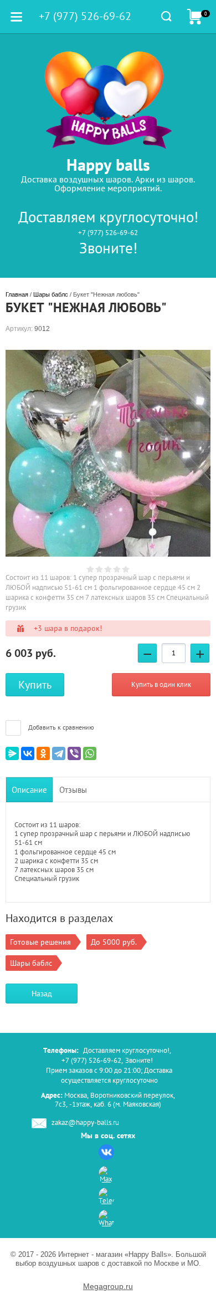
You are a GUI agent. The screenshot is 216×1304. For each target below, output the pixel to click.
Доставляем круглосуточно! (108, 216)
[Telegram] (58, 753)
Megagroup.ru (108, 1286)
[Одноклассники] (43, 753)
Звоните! (108, 247)
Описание (29, 790)
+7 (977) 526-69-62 (108, 232)
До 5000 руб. (114, 942)
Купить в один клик (161, 684)
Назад (42, 994)
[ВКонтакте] (27, 753)
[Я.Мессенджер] (12, 753)
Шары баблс (50, 294)
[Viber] (74, 753)
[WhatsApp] (89, 753)
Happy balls (108, 164)
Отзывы (73, 790)
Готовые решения (40, 942)
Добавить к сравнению (60, 727)
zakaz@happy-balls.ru (85, 1122)
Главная (17, 294)
